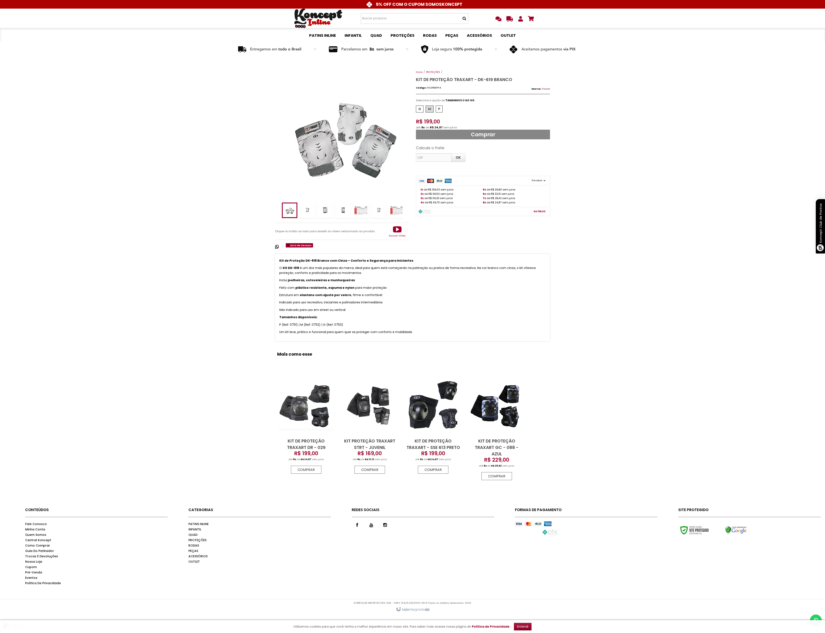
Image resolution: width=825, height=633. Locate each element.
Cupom (31, 567)
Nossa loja (33, 561)
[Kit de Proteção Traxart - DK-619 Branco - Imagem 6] (379, 210)
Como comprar (37, 545)
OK (458, 157)
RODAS (193, 545)
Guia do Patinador (39, 551)
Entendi (522, 626)
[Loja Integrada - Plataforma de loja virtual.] (412, 609)
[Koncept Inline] (318, 18)
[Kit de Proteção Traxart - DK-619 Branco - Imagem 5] (361, 210)
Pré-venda (33, 572)
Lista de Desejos (300, 245)
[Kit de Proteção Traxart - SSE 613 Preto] (433, 424)
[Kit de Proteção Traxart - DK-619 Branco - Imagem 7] (396, 210)
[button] (397, 231)
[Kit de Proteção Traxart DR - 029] (306, 424)
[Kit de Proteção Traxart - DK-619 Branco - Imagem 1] (289, 210)
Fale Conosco (36, 524)
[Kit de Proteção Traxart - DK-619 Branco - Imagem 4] (343, 210)
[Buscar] (464, 18)
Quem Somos (35, 535)
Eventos (31, 578)
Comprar (483, 134)
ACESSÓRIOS (198, 556)
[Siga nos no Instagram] (385, 524)
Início (419, 72)
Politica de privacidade (43, 583)
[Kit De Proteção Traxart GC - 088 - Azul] (496, 427)
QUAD (192, 535)
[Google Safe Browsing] (745, 530)
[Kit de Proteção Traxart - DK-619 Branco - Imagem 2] (307, 210)
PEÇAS (193, 551)
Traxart (546, 89)
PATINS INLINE (198, 524)
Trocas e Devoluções (41, 556)
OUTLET (194, 561)
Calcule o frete (430, 148)
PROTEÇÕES (433, 72)
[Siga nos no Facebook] (357, 524)
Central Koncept (38, 540)
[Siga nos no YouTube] (371, 524)
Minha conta (35, 529)
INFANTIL (194, 529)
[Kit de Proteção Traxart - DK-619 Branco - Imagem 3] (325, 210)
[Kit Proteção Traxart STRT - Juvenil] (369, 424)
